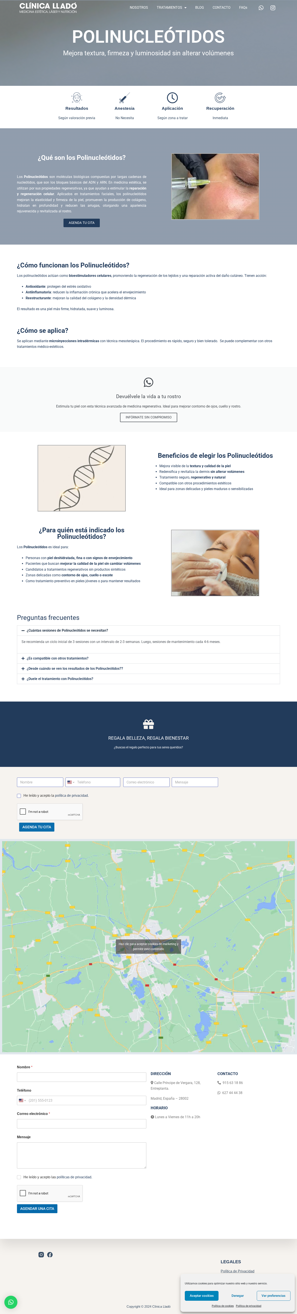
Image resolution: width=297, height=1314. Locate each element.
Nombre (24, 1067)
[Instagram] (272, 7)
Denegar (238, 1296)
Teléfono (24, 1090)
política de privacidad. (72, 795)
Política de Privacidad (237, 1271)
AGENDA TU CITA (36, 827)
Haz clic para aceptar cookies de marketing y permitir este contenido (149, 946)
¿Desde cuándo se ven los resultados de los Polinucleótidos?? (75, 668)
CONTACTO (221, 7)
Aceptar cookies (202, 1296)
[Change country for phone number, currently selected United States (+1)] (70, 782)
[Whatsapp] (261, 7)
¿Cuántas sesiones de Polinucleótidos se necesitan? (67, 630)
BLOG (199, 7)
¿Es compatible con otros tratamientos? (57, 658)
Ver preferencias (273, 1296)
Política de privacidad (248, 1305)
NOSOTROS (139, 7)
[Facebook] (50, 1254)
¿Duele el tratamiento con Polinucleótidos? (60, 679)
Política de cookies (223, 1305)
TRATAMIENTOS (169, 7)
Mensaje (24, 1137)
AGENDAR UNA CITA (37, 1208)
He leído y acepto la (56, 795)
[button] (148, 631)
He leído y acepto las (57, 1177)
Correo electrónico (33, 1114)
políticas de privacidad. (74, 1177)
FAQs (243, 7)
